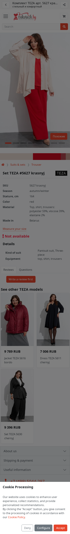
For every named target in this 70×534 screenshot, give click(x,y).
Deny (27, 528)
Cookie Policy (16, 517)
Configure (43, 528)
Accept (60, 528)
